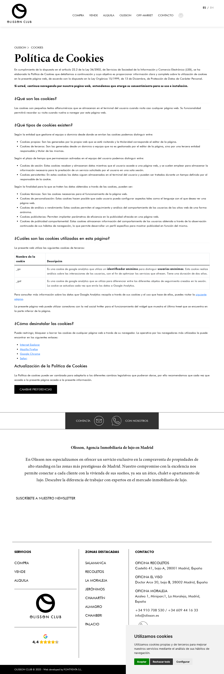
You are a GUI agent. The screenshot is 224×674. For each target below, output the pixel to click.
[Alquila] (108, 15)
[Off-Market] (144, 15)
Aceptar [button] (141, 661)
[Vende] (93, 15)
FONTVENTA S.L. (73, 669)
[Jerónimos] (95, 589)
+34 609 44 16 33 (183, 610)
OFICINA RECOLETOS (152, 563)
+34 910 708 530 (149, 610)
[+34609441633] (117, 420)
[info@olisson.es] (99, 420)
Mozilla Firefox (29, 349)
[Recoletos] (95, 571)
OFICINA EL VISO (148, 577)
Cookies (37, 47)
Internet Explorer (30, 344)
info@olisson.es (147, 615)
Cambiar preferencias (36, 389)
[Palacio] (93, 624)
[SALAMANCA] (96, 563)
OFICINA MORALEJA (151, 591)
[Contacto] (165, 15)
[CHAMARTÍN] (96, 598)
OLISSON (20, 47)
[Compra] (78, 15)
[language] (19, 13)
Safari (23, 358)
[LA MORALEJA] (97, 580)
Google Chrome (30, 353)
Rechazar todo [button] (161, 661)
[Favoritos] (181, 15)
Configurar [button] (183, 661)
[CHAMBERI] (94, 615)
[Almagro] (94, 606)
